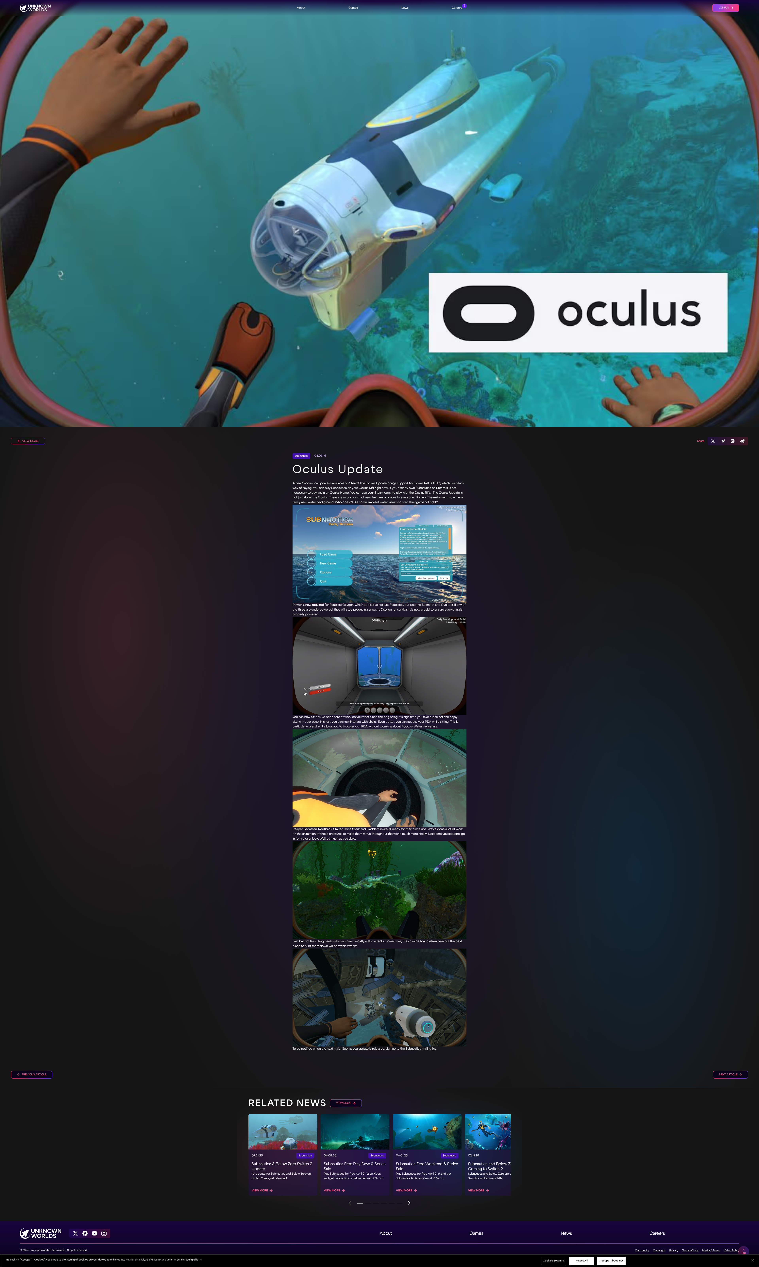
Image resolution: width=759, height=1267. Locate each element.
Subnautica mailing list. (421, 1048)
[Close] (752, 1260)
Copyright (659, 1250)
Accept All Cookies (611, 1260)
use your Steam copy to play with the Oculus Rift (396, 492)
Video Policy (731, 1250)
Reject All (582, 1260)
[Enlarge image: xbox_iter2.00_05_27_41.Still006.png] (379, 997)
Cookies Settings (553, 1260)
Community (642, 1250)
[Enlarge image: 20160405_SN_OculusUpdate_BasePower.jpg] (379, 666)
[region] (379, 1260)
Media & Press (711, 1250)
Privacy (673, 1250)
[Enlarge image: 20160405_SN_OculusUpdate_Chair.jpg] (379, 778)
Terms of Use (690, 1250)
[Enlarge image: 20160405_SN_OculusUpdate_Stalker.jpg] (379, 890)
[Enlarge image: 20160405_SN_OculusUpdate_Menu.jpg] (379, 554)
